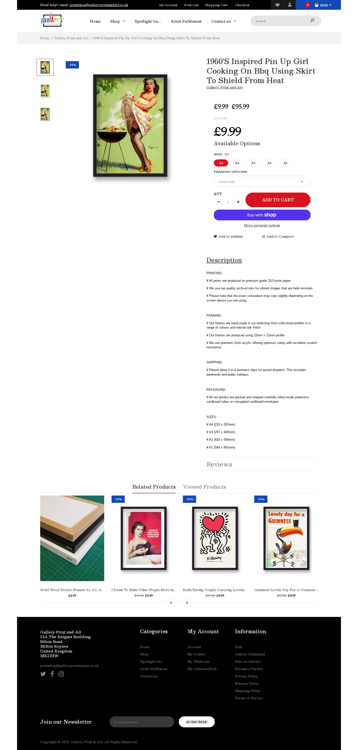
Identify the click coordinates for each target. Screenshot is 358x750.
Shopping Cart (216, 4)
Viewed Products (204, 487)
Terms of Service (249, 698)
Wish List (191, 4)
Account (194, 647)
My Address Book (202, 669)
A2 (269, 163)
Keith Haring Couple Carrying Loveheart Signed (222, 590)
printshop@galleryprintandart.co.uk (99, 5)
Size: (221, 154)
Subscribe (196, 722)
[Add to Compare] (77, 564)
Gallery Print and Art (225, 87)
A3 (253, 163)
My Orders (196, 654)
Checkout (242, 4)
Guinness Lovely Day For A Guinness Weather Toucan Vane (302, 590)
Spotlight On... (151, 661)
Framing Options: (230, 171)
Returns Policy (247, 683)
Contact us (148, 676)
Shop (144, 654)
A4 (237, 163)
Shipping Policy (247, 690)
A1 (285, 163)
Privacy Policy (246, 676)
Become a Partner (249, 669)
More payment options (262, 225)
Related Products (154, 487)
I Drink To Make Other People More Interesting (150, 590)
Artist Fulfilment (153, 669)
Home (144, 647)
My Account (168, 4)
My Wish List (198, 661)
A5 (221, 163)
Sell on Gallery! (248, 661)
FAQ (238, 647)
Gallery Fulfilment (250, 654)
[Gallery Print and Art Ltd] (52, 27)
